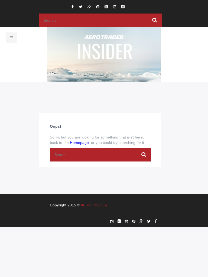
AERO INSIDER (94, 205)
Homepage (79, 142)
